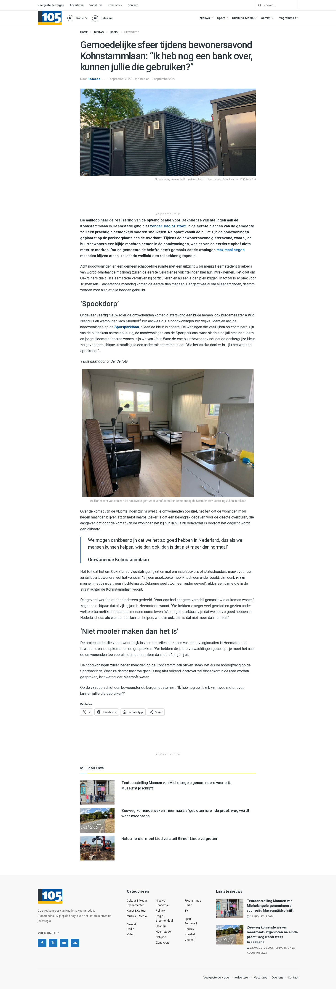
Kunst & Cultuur (136, 910)
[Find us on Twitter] (53, 943)
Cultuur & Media (242, 18)
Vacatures (96, 5)
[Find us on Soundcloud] (75, 943)
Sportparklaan (127, 327)
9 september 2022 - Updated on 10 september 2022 (142, 79)
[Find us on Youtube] (64, 943)
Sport (221, 18)
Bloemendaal (164, 920)
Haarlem (161, 926)
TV (186, 910)
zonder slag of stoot (168, 226)
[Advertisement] (168, 199)
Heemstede (131, 32)
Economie (162, 905)
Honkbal (190, 934)
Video (130, 934)
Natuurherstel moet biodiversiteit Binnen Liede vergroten (169, 838)
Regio (114, 32)
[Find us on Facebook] (42, 943)
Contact (133, 5)
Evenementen (135, 905)
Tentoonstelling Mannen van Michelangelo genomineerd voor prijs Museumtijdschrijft (270, 906)
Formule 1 (191, 923)
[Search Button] (258, 5)
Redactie (94, 79)
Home (84, 32)
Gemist (265, 18)
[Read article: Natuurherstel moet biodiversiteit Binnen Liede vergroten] (97, 848)
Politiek (160, 910)
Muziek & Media (137, 916)
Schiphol (161, 937)
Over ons (114, 5)
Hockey (189, 929)
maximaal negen (230, 250)
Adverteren (77, 5)
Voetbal (189, 940)
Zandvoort (162, 942)
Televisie (106, 18)
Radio (80, 18)
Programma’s (287, 18)
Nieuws (205, 18)
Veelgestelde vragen (51, 5)
